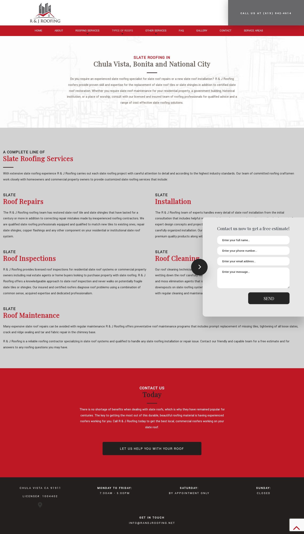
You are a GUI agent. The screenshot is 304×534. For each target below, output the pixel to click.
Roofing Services (87, 30)
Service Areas (253, 30)
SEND (269, 298)
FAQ (181, 30)
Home (38, 30)
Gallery (201, 30)
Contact (225, 30)
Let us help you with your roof (152, 448)
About (59, 30)
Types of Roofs (122, 30)
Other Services (155, 30)
